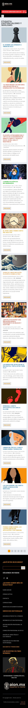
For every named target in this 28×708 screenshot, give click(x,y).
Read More (7, 62)
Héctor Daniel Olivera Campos (11, 451)
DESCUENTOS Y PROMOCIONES (11, 647)
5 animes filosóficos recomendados (10, 182)
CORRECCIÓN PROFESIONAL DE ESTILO (13, 630)
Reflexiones (9, 187)
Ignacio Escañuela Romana (10, 276)
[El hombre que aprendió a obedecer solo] (14, 35)
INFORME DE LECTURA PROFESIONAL (12, 620)
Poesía (9, 236)
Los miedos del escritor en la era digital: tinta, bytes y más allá (14, 366)
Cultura (20, 185)
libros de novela (10, 92)
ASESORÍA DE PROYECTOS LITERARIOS (13, 616)
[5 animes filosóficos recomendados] (14, 171)
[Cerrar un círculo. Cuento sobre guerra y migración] (14, 437)
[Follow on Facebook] (4, 578)
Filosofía (12, 145)
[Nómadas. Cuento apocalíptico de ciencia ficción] (14, 396)
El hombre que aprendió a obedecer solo (12, 45)
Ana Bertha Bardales (8, 234)
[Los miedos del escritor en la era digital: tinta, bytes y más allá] (14, 354)
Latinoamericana (18, 145)
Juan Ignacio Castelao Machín (10, 49)
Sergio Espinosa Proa (9, 327)
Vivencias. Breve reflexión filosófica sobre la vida (12, 273)
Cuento (4, 50)
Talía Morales (7, 90)
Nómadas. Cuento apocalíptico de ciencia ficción (11, 407)
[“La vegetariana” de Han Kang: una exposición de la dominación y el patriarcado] (14, 74)
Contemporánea (6, 145)
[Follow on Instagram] (7, 578)
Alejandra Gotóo (8, 370)
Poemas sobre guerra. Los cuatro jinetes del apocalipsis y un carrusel (12, 528)
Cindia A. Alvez (7, 144)
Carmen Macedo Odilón (9, 411)
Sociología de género (7, 93)
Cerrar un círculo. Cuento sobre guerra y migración (13, 448)
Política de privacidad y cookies (11, 702)
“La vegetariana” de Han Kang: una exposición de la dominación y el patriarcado (14, 86)
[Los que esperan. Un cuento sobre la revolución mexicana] (14, 475)
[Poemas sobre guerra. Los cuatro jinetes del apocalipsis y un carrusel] (14, 517)
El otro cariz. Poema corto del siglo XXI (13, 231)
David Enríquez (7, 185)
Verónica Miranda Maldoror (10, 532)
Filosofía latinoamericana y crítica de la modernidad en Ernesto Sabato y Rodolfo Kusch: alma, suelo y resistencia (13, 138)
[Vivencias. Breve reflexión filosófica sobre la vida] (14, 262)
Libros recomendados (19, 92)
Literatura (9, 50)
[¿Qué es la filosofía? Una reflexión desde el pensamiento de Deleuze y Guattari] (14, 309)
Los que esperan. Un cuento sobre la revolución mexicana (13, 487)
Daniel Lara (6, 491)
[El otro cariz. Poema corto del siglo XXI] (14, 220)
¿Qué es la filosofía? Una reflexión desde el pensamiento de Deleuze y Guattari (12, 322)
